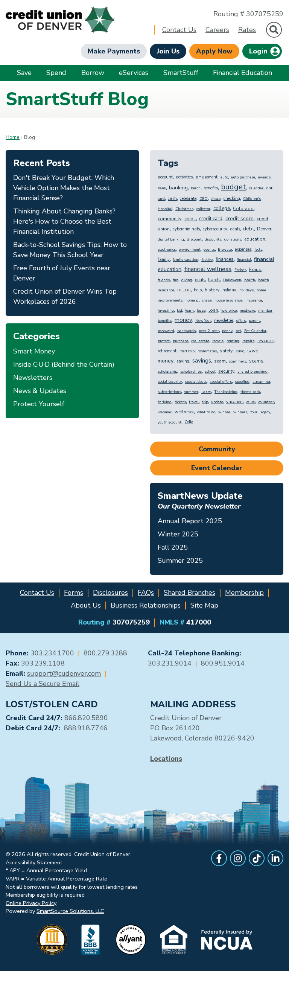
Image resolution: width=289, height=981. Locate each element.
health (249, 280)
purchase (180, 341)
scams (256, 361)
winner (224, 412)
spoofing (242, 381)
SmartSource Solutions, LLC (70, 911)
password (166, 331)
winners (240, 412)
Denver (264, 229)
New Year (203, 320)
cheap (216, 198)
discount (194, 239)
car (269, 188)
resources (265, 341)
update (217, 402)
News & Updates (39, 390)
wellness (184, 412)
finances (225, 259)
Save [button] (24, 72)
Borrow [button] (92, 72)
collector (203, 209)
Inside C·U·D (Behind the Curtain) (63, 364)
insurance (253, 300)
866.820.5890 (86, 717)
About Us (86, 605)
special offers (221, 381)
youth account (169, 422)
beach (196, 188)
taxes (206, 392)
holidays (246, 290)
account (165, 177)
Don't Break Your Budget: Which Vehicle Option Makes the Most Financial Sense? (63, 188)
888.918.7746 (86, 728)
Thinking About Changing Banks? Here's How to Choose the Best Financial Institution (64, 221)
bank (162, 188)
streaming (261, 381)
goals (200, 280)
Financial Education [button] (242, 72)
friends (164, 280)
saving (182, 361)
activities (184, 177)
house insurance (228, 300)
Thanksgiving (225, 392)
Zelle (188, 422)
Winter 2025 (178, 534)
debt (248, 228)
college (221, 208)
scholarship (167, 371)
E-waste (225, 249)
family (164, 259)
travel (194, 402)
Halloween (232, 280)
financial (244, 259)
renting (233, 341)
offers (241, 320)
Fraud (255, 270)
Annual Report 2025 (190, 521)
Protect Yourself (38, 403)
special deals (196, 381)
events (209, 249)
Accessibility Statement (34, 862)
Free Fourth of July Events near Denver (61, 273)
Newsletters (32, 377)
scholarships (191, 371)
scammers (237, 361)
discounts (213, 239)
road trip (187, 351)
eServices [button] (133, 72)
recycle (218, 341)
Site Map (204, 605)
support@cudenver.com (64, 673)
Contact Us (179, 29)
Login (259, 51)
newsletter (223, 320)
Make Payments (114, 51)
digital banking (171, 239)
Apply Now (214, 51)
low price (229, 310)
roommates (207, 351)
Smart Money (34, 351)
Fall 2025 (173, 547)
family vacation (185, 259)
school (210, 371)
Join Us (168, 51)
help (198, 290)
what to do (206, 412)
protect (164, 341)
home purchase (198, 300)
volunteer (266, 402)
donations (232, 239)
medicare (247, 310)
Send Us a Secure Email (42, 683)
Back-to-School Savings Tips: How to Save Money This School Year (70, 249)
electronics (167, 249)
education (254, 239)
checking (232, 198)
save (240, 351)
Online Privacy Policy (31, 903)
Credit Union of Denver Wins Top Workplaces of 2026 (65, 296)
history (212, 290)
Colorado (243, 209)
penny (227, 331)
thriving (165, 402)
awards (264, 177)
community (169, 219)
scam (220, 361)
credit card (210, 218)
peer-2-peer (209, 331)
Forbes (240, 270)
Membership (244, 592)
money (183, 320)
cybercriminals (186, 229)
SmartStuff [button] (180, 72)
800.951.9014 (223, 663)
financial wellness (207, 269)
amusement (207, 177)
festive (207, 259)
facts (258, 249)
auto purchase (243, 177)
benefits (211, 188)
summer (191, 392)
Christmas (184, 209)
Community (217, 449)
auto (224, 177)
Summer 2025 (180, 560)
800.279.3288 (105, 653)
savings (201, 360)
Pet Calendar (255, 331)
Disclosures (110, 592)
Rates (247, 29)
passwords (186, 331)
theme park (250, 392)
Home (13, 137)
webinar (165, 412)
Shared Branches (189, 592)
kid (179, 310)
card (161, 198)
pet (238, 331)
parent (254, 320)
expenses (243, 249)
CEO (203, 198)
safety (226, 351)
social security (170, 381)
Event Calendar (216, 467)
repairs (248, 341)
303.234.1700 (52, 653)
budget (233, 187)
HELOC (184, 290)
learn (189, 310)
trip (205, 402)
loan (213, 310)
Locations (166, 758)
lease (201, 310)
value (250, 402)
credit (190, 219)
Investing (166, 310)
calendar (256, 188)
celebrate (188, 198)
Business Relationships (146, 605)
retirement (167, 351)
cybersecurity (215, 229)
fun (175, 280)
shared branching (252, 371)
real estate (200, 341)
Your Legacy (260, 412)
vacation (234, 402)
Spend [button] (56, 72)
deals (235, 229)
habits (214, 280)
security (226, 371)
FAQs (146, 592)
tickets (180, 402)
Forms (73, 592)
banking (178, 187)
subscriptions (169, 392)
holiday (229, 290)
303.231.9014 (170, 663)
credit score (239, 218)
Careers (217, 29)
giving (186, 280)
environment (190, 249)
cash (172, 198)
